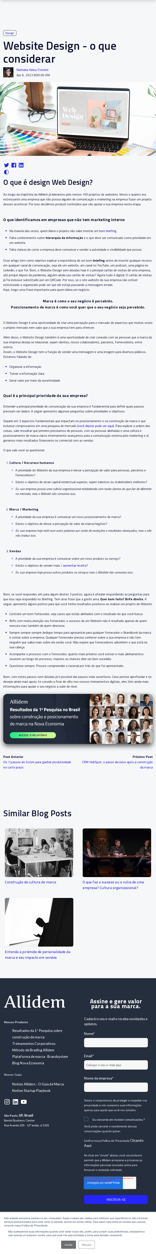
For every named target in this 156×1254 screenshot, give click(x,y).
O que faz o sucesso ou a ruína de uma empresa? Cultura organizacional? (113, 884)
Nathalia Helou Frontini (32, 69)
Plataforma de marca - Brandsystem (40, 1056)
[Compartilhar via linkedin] (21, 167)
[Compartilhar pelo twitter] (7, 167)
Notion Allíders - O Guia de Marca (38, 1084)
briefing (111, 230)
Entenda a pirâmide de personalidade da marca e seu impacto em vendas (37, 954)
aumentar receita (74, 565)
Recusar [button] (86, 1244)
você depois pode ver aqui (95, 425)
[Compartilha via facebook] (14, 167)
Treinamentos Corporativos (34, 1043)
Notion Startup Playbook (31, 1090)
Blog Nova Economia (28, 1063)
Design (9, 33)
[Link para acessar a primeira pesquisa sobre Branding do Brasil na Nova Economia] (78, 719)
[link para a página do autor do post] (8, 72)
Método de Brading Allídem (33, 1050)
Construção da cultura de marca (30, 882)
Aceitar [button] (69, 1244)
